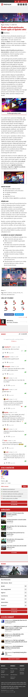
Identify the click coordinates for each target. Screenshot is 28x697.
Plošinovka (3, 294)
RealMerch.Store (24, 1)
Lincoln (6, 620)
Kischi (5, 440)
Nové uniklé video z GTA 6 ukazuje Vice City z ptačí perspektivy (14, 635)
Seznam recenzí (14, 502)
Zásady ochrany (13, 668)
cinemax (14, 292)
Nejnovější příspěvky (22, 669)
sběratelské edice (11, 294)
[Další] (25, 283)
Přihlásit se (13, 341)
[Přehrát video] (14, 105)
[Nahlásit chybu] (14, 692)
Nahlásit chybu (22, 317)
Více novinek (14, 552)
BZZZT (5, 292)
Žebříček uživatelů (22, 673)
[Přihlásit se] (26, 4)
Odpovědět (11, 352)
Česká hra (9, 292)
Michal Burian (6, 33)
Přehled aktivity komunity (14, 659)
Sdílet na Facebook (9, 314)
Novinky (7, 25)
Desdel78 (6, 389)
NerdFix (3, 677)
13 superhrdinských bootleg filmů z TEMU (16, 653)
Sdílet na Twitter (19, 314)
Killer (6, 652)
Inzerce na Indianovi (12, 677)
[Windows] (7, 481)
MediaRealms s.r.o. (5, 690)
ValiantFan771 (7, 347)
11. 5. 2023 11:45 (13, 25)
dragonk (6, 626)
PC (22, 292)
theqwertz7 (6, 357)
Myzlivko (6, 412)
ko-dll (7, 378)
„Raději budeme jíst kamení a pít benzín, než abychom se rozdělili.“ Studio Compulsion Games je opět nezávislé (16, 628)
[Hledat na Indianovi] (18, 4)
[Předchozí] (3, 283)
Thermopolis (7, 366)
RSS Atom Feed (4, 674)
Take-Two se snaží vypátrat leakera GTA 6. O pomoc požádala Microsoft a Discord (16, 641)
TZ (5, 290)
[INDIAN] (6, 4)
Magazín (3, 25)
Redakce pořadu (3, 671)
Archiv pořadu (4, 668)
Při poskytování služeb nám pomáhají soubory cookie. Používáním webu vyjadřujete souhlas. (13, 687)
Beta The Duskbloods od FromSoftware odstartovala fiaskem (14, 647)
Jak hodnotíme (14, 504)
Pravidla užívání (12, 671)
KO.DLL (19, 292)
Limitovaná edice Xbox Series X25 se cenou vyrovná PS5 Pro (16, 621)
